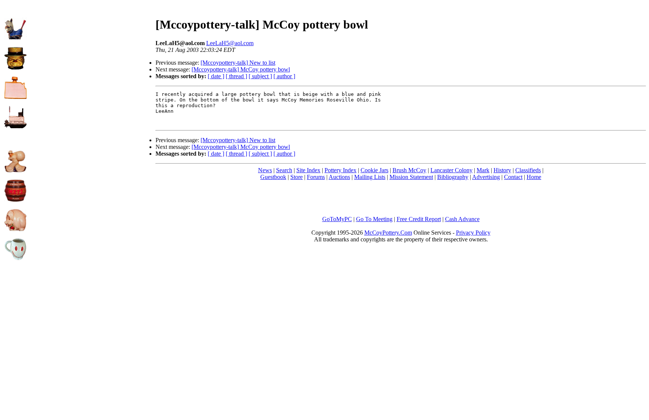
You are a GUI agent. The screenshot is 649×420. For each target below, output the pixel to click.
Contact (513, 177)
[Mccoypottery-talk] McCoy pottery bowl (241, 69)
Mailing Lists (369, 177)
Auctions (339, 177)
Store (296, 177)
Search (284, 170)
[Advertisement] (91, 56)
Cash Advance (462, 219)
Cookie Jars (374, 170)
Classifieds (528, 170)
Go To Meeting (374, 219)
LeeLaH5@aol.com (230, 43)
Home (534, 177)
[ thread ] (236, 76)
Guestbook (273, 177)
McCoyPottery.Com (388, 232)
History (502, 170)
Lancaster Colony (451, 170)
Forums (316, 177)
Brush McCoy (409, 170)
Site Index (308, 170)
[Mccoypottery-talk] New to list (238, 62)
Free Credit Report (419, 219)
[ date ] (216, 76)
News (265, 170)
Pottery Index (340, 170)
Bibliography (452, 177)
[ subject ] (260, 76)
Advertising (486, 177)
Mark (483, 170)
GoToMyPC (337, 219)
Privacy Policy (473, 232)
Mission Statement (411, 177)
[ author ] (284, 76)
